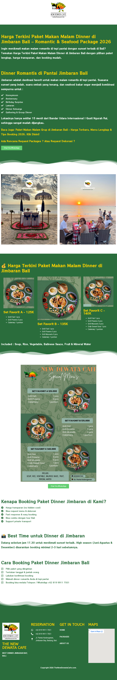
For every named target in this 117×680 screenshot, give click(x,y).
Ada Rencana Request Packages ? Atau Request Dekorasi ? (38, 141)
